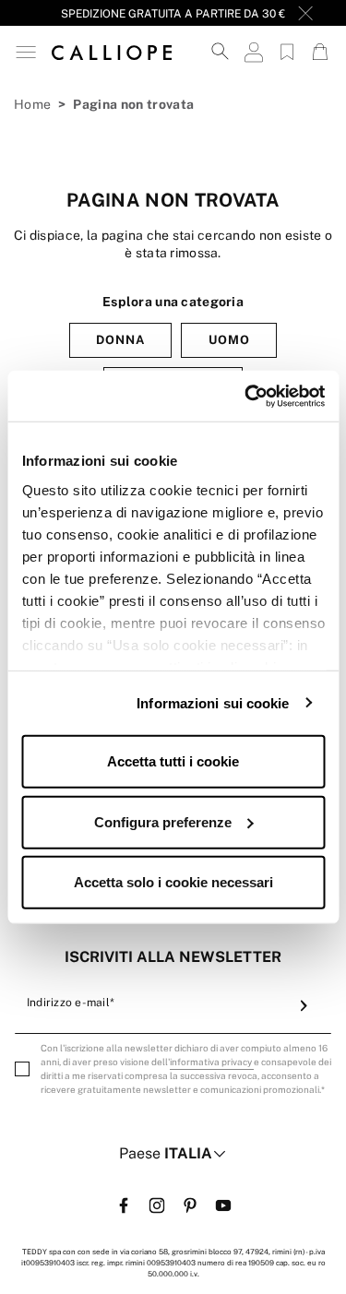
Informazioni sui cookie (213, 702)
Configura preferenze (163, 821)
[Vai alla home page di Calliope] (112, 52)
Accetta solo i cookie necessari (173, 882)
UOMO (229, 340)
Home (32, 104)
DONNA (120, 340)
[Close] (305, 13)
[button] (26, 52)
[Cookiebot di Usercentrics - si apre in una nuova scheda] (246, 396)
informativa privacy (212, 1061)
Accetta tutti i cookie (173, 761)
